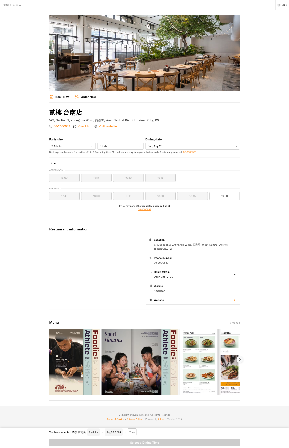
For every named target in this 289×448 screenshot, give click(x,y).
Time (132, 432)
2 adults (93, 432)
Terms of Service (115, 419)
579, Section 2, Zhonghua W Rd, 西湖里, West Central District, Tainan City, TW (191, 246)
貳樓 (6, 5)
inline (161, 419)
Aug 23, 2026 (114, 432)
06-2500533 (62, 126)
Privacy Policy (134, 419)
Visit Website (108, 126)
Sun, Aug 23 (155, 146)
